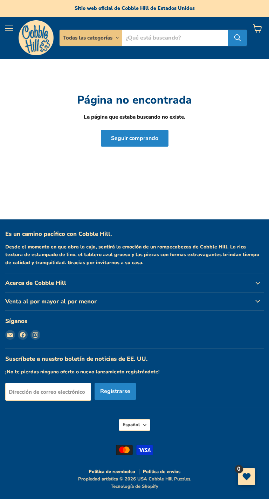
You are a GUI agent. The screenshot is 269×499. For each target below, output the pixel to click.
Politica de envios (161, 472)
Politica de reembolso (112, 472)
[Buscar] (237, 38)
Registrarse (115, 391)
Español (131, 425)
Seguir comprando (134, 138)
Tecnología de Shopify (134, 486)
